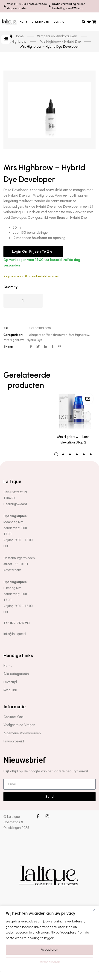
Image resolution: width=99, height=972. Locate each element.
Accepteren (49, 949)
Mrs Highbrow (79, 335)
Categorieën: (13, 335)
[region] (49, 939)
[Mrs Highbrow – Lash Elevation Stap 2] (73, 399)
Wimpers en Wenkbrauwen (48, 335)
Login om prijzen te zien (33, 251)
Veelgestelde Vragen (19, 725)
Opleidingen (40, 21)
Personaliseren (49, 962)
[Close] (94, 909)
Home (23, 21)
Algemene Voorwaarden (22, 733)
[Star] (89, 21)
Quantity (10, 287)
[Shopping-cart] (94, 21)
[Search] (84, 21)
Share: (8, 347)
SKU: (6, 328)
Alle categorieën (16, 674)
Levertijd (10, 682)
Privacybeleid (13, 741)
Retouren (10, 690)
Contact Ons (13, 717)
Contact (60, 21)
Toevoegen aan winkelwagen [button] (87, 398)
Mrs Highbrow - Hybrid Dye (22, 340)
